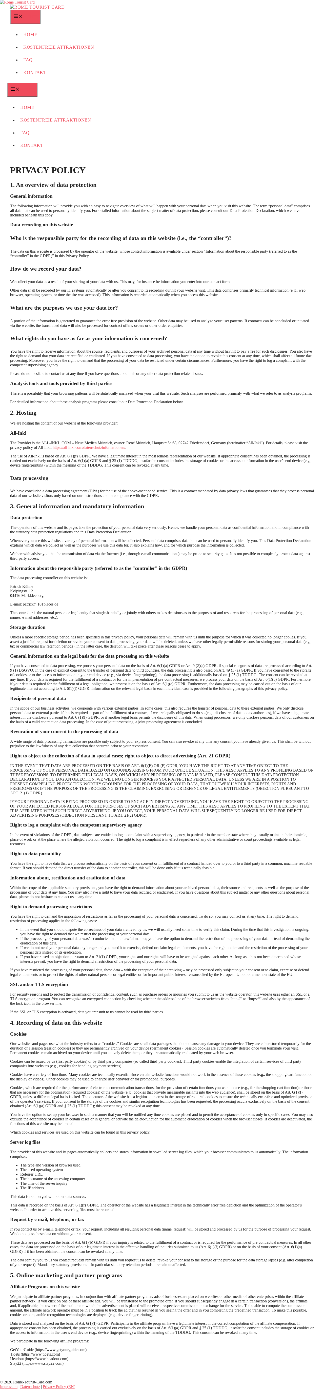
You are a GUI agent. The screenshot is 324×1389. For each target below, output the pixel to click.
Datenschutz (30, 1386)
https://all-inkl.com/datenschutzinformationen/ (89, 447)
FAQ (28, 59)
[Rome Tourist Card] (37, 7)
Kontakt (34, 72)
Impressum (8, 1386)
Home (30, 34)
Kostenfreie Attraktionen (58, 47)
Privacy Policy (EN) (59, 1386)
